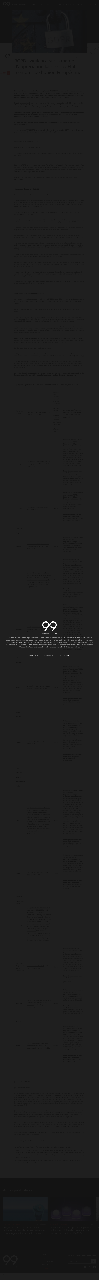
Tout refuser (33, 655)
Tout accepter (65, 655)
